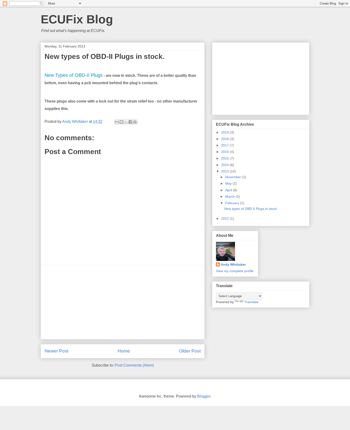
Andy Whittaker (233, 264)
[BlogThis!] (121, 121)
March (230, 196)
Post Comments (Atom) (134, 365)
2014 (225, 165)
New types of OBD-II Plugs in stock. (251, 209)
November (233, 177)
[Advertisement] (123, 302)
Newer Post (56, 350)
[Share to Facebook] (130, 121)
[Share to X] (126, 121)
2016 (225, 152)
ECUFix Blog (77, 19)
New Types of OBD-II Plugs (74, 75)
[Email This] (117, 121)
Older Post (190, 350)
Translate (251, 302)
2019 (225, 132)
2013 (225, 171)
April (229, 190)
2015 (225, 158)
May (229, 183)
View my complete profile (235, 271)
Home (124, 350)
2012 (225, 218)
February (232, 203)
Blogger (203, 396)
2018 (225, 139)
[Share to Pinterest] (135, 121)
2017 (225, 145)
